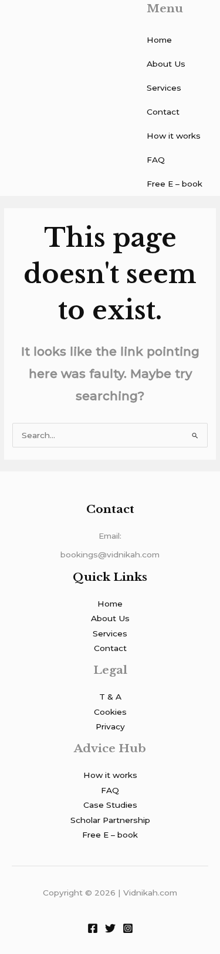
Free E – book (174, 183)
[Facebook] (92, 928)
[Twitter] (110, 928)
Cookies (110, 712)
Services (164, 87)
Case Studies (110, 805)
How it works (174, 135)
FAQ (156, 159)
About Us (166, 63)
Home (159, 39)
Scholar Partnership (110, 820)
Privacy (110, 726)
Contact (163, 111)
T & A (110, 696)
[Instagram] (128, 928)
